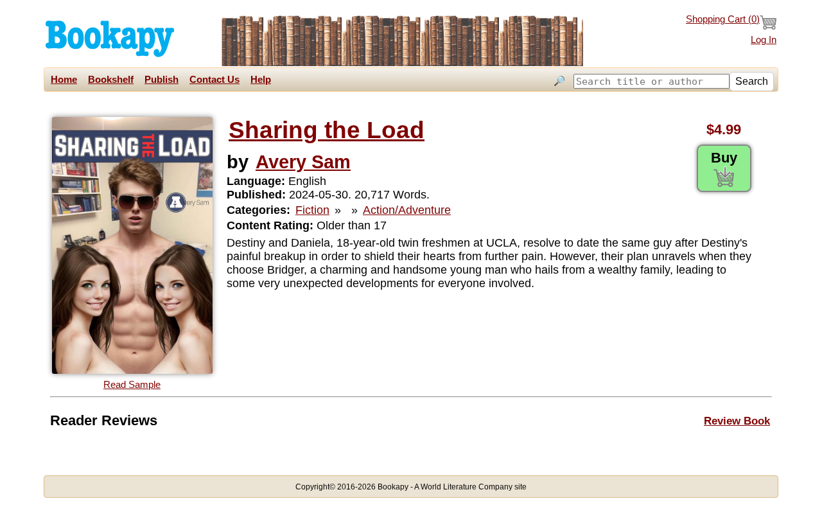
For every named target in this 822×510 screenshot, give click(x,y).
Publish (161, 80)
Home (64, 80)
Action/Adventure (407, 210)
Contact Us (214, 80)
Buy (724, 158)
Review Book (737, 420)
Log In (763, 40)
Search (751, 81)
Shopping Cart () (723, 19)
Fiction (312, 210)
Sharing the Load (326, 130)
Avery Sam (303, 161)
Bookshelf (111, 80)
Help (260, 80)
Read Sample (132, 385)
